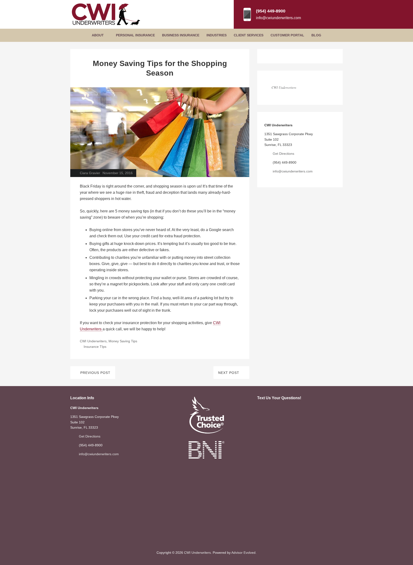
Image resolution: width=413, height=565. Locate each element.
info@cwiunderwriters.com (278, 18)
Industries (216, 35)
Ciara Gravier (90, 173)
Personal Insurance (135, 35)
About (98, 35)
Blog (316, 35)
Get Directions (283, 153)
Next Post (228, 373)
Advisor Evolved (243, 552)
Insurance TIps (95, 347)
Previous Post (95, 373)
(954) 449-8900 (270, 11)
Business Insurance (180, 35)
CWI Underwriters (93, 341)
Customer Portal (287, 35)
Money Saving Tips (123, 341)
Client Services (248, 35)
